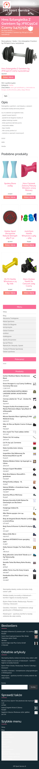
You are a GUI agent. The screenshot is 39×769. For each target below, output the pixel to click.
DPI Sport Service (16, 10)
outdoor (6, 333)
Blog (4, 316)
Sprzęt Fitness (8, 343)
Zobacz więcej (8, 77)
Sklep (5, 312)
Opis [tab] (5, 96)
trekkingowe (7, 336)
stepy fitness (25, 90)
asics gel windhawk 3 (17, 87)
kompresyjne (7, 327)
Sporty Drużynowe (9, 340)
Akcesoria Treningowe (10, 318)
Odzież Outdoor (8, 331)
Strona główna (6, 41)
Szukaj (3, 683)
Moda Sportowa (8, 321)
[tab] (34, 3)
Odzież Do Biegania (9, 324)
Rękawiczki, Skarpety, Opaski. (13, 345)
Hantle (14, 41)
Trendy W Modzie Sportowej (13, 349)
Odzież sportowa (9, 352)
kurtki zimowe (12, 90)
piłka (19, 90)
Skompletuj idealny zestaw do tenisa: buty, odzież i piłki (19, 658)
